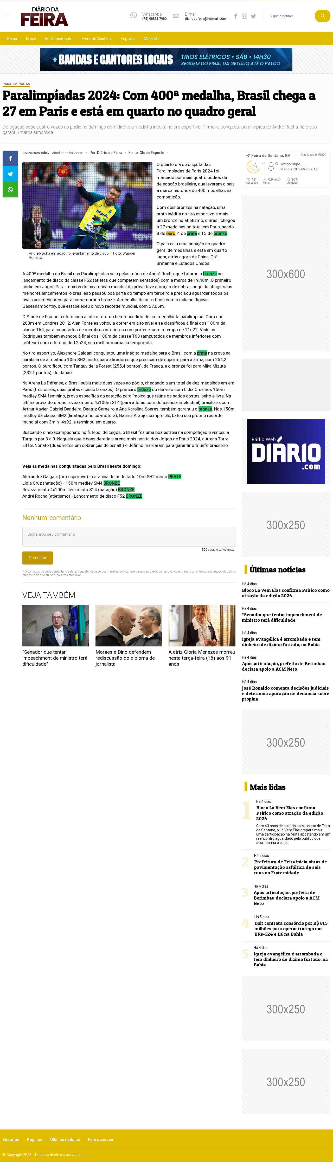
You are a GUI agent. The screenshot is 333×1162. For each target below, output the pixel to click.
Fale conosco (100, 1139)
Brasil (31, 38)
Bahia (12, 38)
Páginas (34, 1139)
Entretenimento (59, 38)
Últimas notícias (65, 1139)
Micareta (151, 38)
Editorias (11, 1139)
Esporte (127, 38)
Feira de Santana (96, 38)
